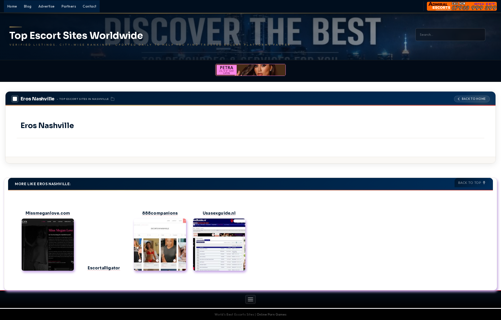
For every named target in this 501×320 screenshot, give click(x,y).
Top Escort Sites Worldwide (76, 36)
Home (12, 6)
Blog (28, 6)
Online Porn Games (272, 314)
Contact (89, 6)
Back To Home (474, 99)
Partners (69, 6)
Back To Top (470, 182)
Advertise (46, 6)
